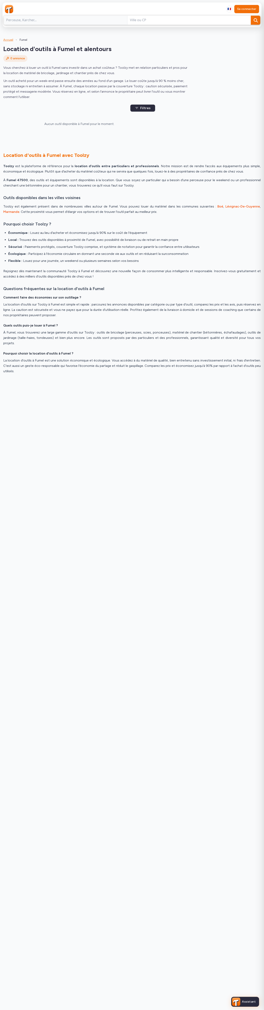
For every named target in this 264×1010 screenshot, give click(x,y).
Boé (220, 206)
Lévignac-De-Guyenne (242, 206)
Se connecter (246, 9)
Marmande (11, 212)
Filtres (145, 108)
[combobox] (229, 9)
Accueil (8, 40)
